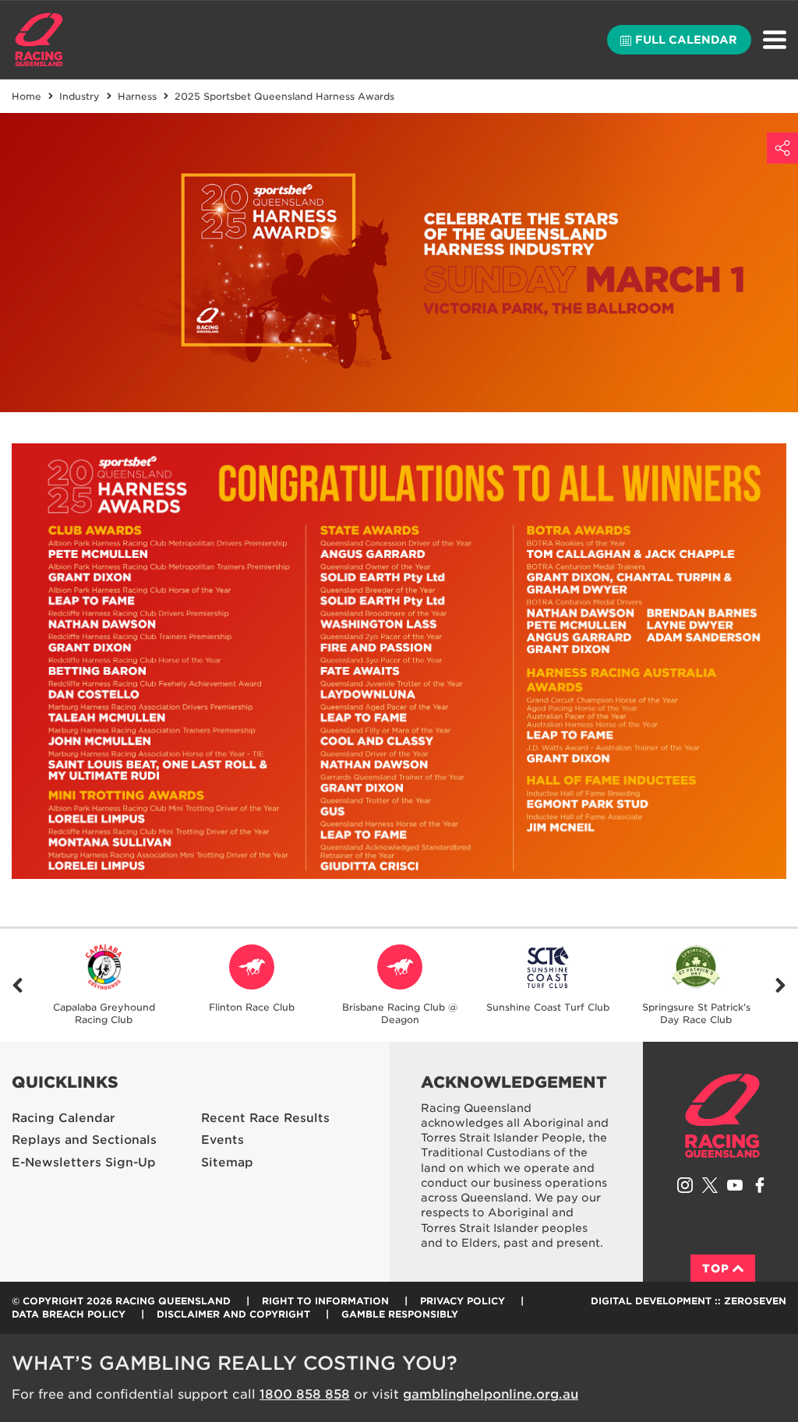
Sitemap (227, 1163)
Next (780, 985)
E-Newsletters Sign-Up (84, 1163)
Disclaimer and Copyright (233, 1314)
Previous (17, 985)
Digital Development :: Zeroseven (688, 1301)
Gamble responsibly (399, 1314)
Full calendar (686, 40)
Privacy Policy (462, 1301)
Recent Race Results (265, 1118)
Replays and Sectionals (84, 1140)
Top (715, 1268)
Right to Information (325, 1301)
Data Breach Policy (68, 1314)
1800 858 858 (305, 1394)
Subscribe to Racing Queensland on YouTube (735, 1185)
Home (39, 39)
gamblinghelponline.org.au (490, 1394)
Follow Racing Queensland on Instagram (685, 1185)
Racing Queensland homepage (722, 1116)
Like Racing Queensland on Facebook (760, 1185)
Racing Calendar (63, 1118)
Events (222, 1140)
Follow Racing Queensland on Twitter (710, 1185)
